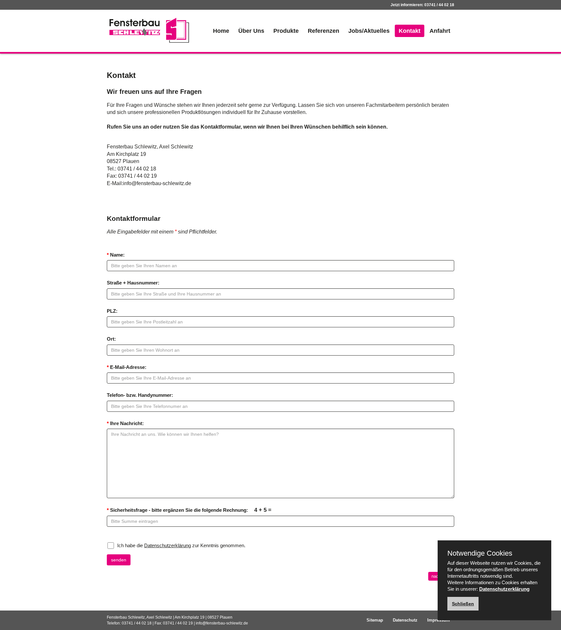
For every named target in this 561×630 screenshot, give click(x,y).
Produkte (286, 31)
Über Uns (251, 31)
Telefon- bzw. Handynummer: (140, 395)
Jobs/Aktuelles (369, 31)
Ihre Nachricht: (125, 423)
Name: (116, 255)
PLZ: (112, 311)
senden (118, 559)
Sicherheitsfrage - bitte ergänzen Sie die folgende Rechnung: (189, 510)
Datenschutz (405, 620)
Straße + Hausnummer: (133, 282)
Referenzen (323, 31)
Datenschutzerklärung (167, 545)
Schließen (463, 603)
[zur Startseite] (149, 30)
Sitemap (375, 620)
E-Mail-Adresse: (126, 367)
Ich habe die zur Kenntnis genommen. (181, 545)
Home (221, 31)
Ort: (111, 339)
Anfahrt (440, 31)
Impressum (438, 620)
